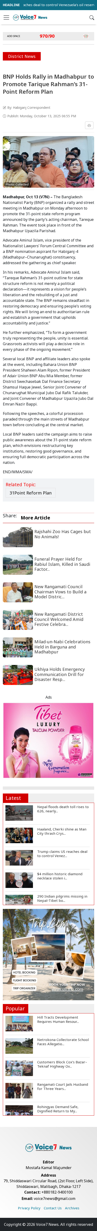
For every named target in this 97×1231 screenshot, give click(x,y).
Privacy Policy (29, 1208)
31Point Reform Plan (31, 493)
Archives (72, 1208)
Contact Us (53, 1208)
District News (22, 56)
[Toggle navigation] (6, 17)
